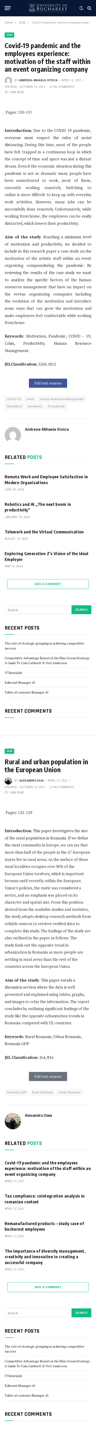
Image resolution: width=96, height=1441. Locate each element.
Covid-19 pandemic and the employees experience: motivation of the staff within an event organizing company (48, 1168)
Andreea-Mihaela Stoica (38, 80)
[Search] (88, 8)
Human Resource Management (62, 399)
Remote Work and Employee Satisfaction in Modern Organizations (46, 479)
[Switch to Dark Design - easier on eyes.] (81, 8)
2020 (9, 34)
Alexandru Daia (31, 780)
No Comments (64, 86)
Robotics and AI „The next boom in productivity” (38, 506)
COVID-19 (14, 399)
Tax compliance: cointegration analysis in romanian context (45, 1198)
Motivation (14, 406)
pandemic (35, 406)
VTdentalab (13, 672)
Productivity (56, 406)
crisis (30, 399)
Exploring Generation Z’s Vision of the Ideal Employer (47, 556)
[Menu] (8, 8)
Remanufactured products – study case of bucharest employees (44, 1226)
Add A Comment (48, 584)
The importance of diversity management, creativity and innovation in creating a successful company (45, 1256)
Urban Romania (69, 1092)
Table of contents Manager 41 (26, 692)
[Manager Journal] (48, 8)
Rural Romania (42, 1092)
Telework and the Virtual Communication (44, 531)
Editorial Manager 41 (20, 682)
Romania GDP (16, 1092)
